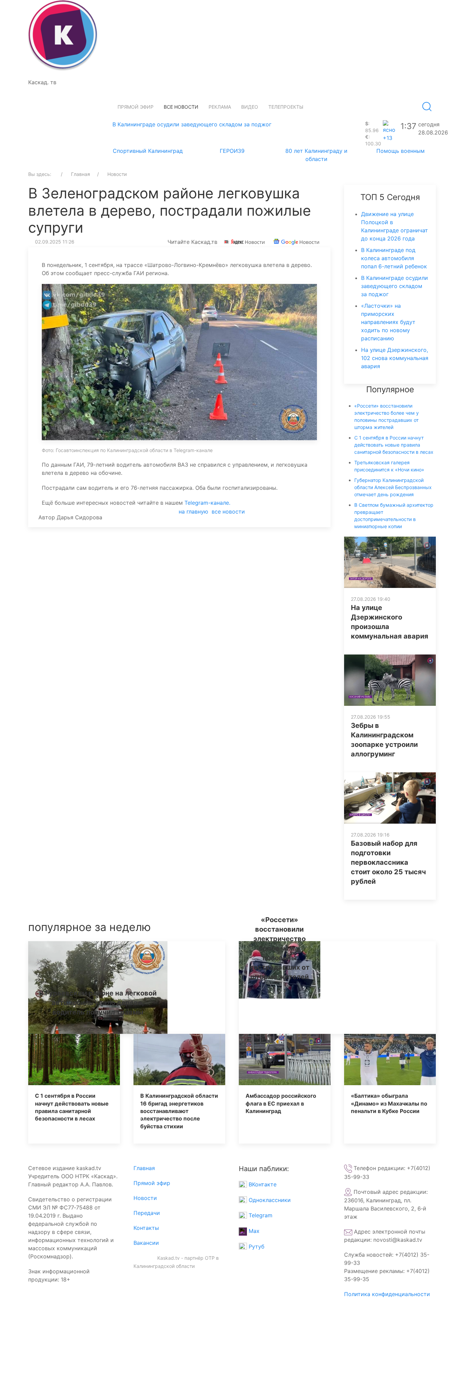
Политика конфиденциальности (387, 1294)
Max (253, 1230)
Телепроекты (285, 107)
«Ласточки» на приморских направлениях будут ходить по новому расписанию (388, 322)
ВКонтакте (261, 1184)
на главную (193, 511)
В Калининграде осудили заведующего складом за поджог (191, 124)
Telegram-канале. (207, 502)
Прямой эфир (136, 107)
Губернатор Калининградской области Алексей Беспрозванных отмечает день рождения (393, 487)
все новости (228, 511)
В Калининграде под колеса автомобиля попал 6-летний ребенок (394, 258)
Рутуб (255, 1246)
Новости (145, 1198)
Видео (249, 107)
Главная (144, 1168)
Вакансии (146, 1242)
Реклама (220, 107)
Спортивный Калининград (148, 150)
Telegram (259, 1215)
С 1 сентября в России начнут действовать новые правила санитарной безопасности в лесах (393, 445)
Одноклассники (269, 1200)
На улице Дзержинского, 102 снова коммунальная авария (394, 358)
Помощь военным (400, 150)
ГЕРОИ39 (232, 150)
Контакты (146, 1227)
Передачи (146, 1212)
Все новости (181, 107)
